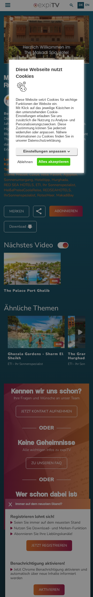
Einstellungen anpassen (44, 151)
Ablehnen (25, 162)
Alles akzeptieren (53, 161)
